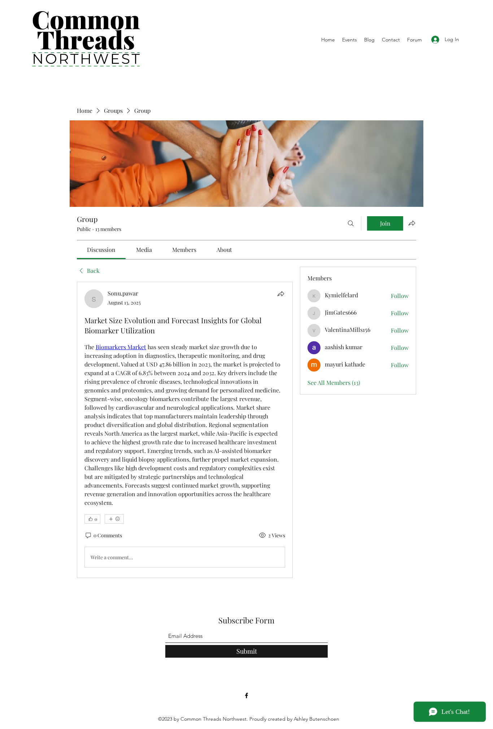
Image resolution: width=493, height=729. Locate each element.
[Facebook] (246, 695)
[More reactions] (114, 519)
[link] (101, 249)
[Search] (350, 223)
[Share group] (411, 223)
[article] (185, 430)
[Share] (280, 293)
